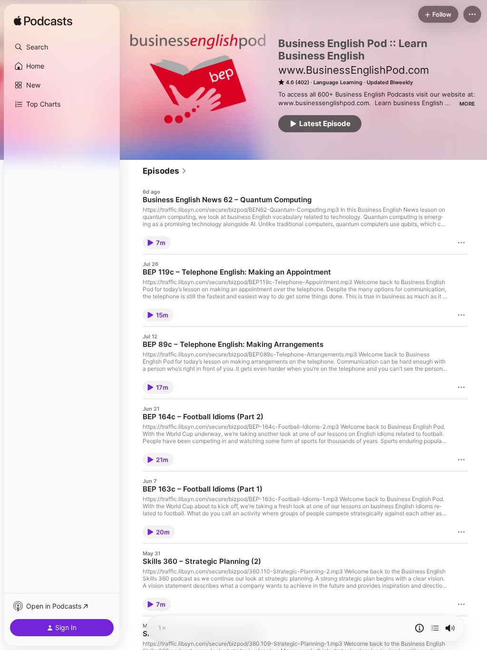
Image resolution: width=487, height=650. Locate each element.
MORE (467, 103)
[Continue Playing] (435, 628)
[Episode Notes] (419, 628)
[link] (165, 171)
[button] (61, 47)
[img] (43, 21)
